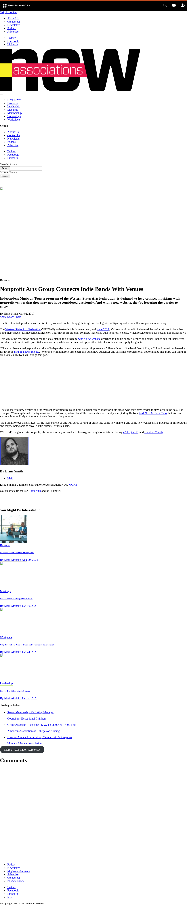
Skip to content (8, 12)
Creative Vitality (153, 432)
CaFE (134, 432)
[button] (16, 6)
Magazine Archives (18, 871)
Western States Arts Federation (23, 329)
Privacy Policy (15, 881)
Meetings (12, 109)
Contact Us (13, 21)
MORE (73, 484)
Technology (14, 116)
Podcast (11, 28)
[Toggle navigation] (1, 94)
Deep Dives (14, 99)
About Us (13, 18)
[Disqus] (93, 813)
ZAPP (126, 432)
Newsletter (13, 25)
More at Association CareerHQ (22, 749)
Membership (14, 112)
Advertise (12, 31)
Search (4, 164)
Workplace (13, 119)
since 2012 (103, 329)
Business (12, 103)
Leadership (13, 106)
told (153, 413)
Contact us (34, 490)
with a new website (89, 338)
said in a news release (26, 351)
